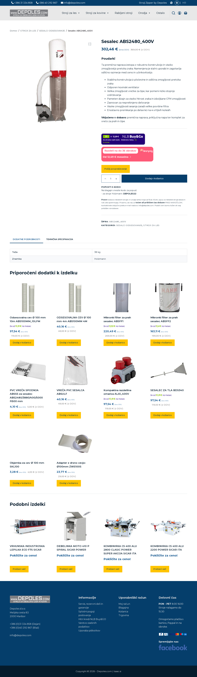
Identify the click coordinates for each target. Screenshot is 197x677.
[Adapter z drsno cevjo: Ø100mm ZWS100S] (75, 443)
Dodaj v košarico (154, 178)
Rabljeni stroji (124, 13)
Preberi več (19, 569)
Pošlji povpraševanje (115, 168)
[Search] (173, 13)
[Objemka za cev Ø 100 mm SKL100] (28, 443)
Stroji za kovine (96, 13)
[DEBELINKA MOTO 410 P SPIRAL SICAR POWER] (75, 526)
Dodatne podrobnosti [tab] (26, 239)
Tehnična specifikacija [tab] (59, 239)
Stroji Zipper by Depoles (153, 2)
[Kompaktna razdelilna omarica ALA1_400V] (122, 370)
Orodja (142, 13)
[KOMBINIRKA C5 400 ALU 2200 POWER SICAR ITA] (168, 526)
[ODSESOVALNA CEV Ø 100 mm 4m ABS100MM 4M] (75, 297)
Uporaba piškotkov (89, 630)
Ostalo (160, 13)
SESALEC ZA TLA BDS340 (167, 390)
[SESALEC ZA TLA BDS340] (168, 370)
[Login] (179, 13)
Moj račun (124, 604)
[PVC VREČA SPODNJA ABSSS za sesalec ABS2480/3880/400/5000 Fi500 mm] (28, 370)
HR (184, 2)
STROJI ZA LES (151, 225)
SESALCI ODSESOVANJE (129, 225)
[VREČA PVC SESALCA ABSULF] (75, 370)
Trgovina (124, 615)
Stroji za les (69, 13)
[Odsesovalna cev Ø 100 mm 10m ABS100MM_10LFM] (28, 297)
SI (177, 2)
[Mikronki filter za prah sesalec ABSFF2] (168, 297)
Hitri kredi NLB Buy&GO (92, 619)
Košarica (123, 611)
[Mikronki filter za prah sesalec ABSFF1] (122, 297)
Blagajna (124, 607)
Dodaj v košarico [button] (22, 342)
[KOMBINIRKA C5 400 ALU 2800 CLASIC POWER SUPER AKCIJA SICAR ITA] (122, 526)
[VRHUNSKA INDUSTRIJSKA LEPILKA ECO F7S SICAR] (28, 526)
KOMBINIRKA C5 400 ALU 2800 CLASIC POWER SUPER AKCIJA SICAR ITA (120, 550)
